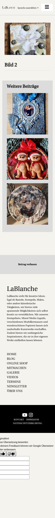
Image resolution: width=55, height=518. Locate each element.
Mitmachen (16, 368)
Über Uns (14, 391)
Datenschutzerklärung (27, 423)
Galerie (13, 372)
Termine (14, 382)
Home (11, 354)
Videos (12, 377)
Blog (11, 359)
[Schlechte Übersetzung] (11, 453)
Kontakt (19, 420)
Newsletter (17, 386)
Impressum (32, 420)
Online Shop (17, 363)
